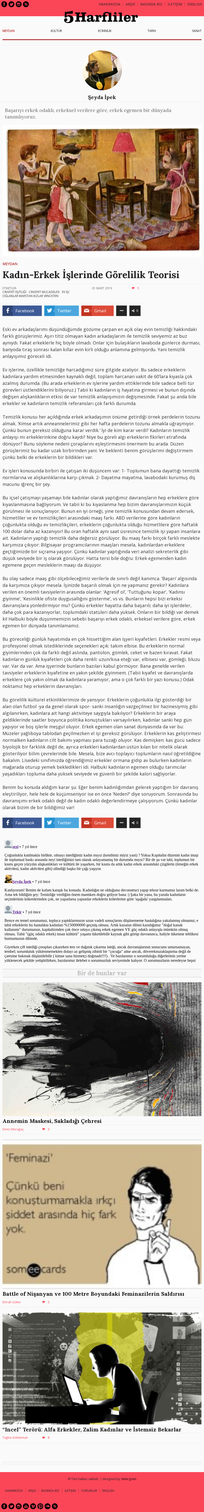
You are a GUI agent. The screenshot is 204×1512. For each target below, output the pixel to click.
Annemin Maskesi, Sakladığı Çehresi (52, 1120)
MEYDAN (8, 31)
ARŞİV (130, 4)
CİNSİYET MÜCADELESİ (44, 292)
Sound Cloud (48, 1506)
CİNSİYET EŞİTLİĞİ (14, 292)
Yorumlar (89, 1491)
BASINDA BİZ (151, 4)
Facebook (4, 4)
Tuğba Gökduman (15, 1437)
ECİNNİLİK (104, 31)
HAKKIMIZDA (14, 1491)
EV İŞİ (65, 292)
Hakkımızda (109, 4)
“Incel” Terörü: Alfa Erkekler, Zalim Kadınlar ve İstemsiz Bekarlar (91, 1429)
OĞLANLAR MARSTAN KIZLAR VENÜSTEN (30, 296)
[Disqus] (102, 900)
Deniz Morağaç (13, 1129)
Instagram (19, 4)
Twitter (11, 4)
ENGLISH (194, 4)
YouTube (26, 1506)
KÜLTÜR (56, 31)
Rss (26, 4)
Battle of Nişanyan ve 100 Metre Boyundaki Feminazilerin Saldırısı (93, 1293)
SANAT (197, 31)
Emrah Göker (11, 1302)
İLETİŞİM (175, 4)
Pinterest (40, 1506)
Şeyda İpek (102, 97)
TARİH (152, 31)
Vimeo (33, 1506)
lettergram (128, 1479)
